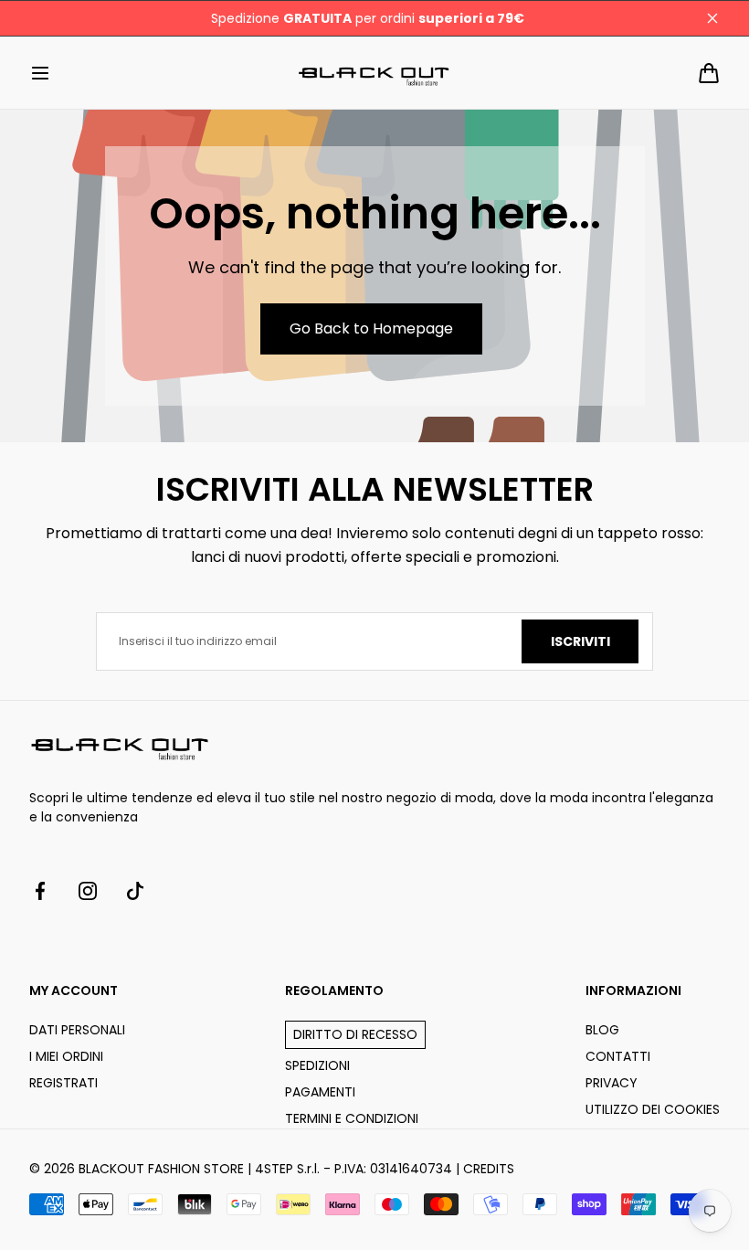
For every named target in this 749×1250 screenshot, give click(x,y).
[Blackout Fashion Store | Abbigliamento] (374, 72)
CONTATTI (617, 1056)
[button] (40, 73)
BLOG (602, 1030)
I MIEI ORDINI (66, 1056)
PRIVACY (611, 1083)
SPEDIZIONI (317, 1065)
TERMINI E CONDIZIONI (351, 1118)
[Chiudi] (712, 18)
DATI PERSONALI (77, 1030)
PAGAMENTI (320, 1092)
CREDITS (488, 1169)
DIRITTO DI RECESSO (355, 1034)
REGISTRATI (63, 1083)
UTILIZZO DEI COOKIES (652, 1109)
